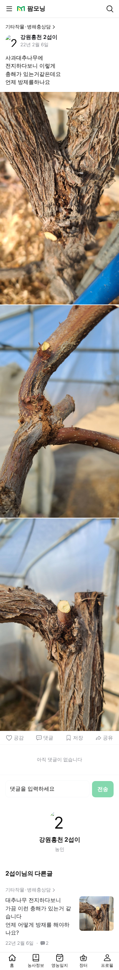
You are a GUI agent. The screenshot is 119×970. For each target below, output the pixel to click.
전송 (102, 789)
